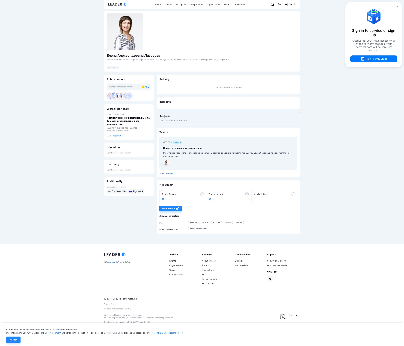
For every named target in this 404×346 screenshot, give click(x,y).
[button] (185, 254)
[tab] (185, 254)
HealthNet (194, 222)
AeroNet (205, 222)
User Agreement (53, 332)
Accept (13, 339)
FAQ (204, 274)
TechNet (228, 222)
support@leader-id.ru (277, 265)
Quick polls (240, 260)
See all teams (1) (166, 173)
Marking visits (241, 265)
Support (271, 254)
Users (227, 4)
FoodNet (238, 222)
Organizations (213, 4)
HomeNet (216, 222)
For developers (209, 278)
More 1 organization (115, 136)
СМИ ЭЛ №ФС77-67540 (139, 322)
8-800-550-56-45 (277, 260)
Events (158, 4)
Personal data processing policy (117, 309)
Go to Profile (168, 208)
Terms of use (109, 304)
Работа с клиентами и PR (199, 229)
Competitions (196, 4)
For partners (208, 283)
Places (169, 4)
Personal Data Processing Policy (167, 332)
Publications (240, 4)
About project (209, 260)
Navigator (181, 4)
